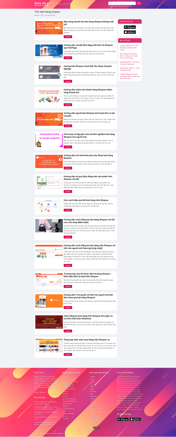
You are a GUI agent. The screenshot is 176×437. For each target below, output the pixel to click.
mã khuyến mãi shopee (133, 396)
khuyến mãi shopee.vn (136, 383)
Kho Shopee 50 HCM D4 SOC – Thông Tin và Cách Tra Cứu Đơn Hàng (129, 56)
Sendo (130, 6)
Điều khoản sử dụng (96, 411)
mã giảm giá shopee (135, 391)
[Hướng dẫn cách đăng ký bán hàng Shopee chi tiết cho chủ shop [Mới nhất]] (49, 225)
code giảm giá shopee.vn (122, 378)
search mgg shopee (129, 400)
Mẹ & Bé (65, 394)
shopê (131, 409)
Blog (87, 4)
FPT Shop (93, 391)
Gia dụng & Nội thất (69, 389)
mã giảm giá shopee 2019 (134, 394)
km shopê (131, 385)
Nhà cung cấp (56, 4)
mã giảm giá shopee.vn (122, 394)
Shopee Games (94, 416)
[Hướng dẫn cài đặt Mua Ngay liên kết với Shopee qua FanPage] (49, 51)
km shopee (119, 385)
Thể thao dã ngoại (68, 413)
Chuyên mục (68, 4)
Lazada (122, 6)
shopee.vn (119, 402)
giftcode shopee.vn (131, 381)
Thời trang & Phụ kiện (69, 401)
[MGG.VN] (42, 4)
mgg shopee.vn (130, 389)
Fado (91, 394)
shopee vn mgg (126, 409)
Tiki (119, 6)
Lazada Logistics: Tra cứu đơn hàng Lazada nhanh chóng (129, 48)
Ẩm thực (65, 376)
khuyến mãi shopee (126, 383)
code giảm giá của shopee (123, 376)
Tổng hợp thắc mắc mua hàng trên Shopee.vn (87, 339)
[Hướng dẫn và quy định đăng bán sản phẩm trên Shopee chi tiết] (49, 182)
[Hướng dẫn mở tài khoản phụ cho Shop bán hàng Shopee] (49, 161)
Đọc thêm (67, 36)
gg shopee (124, 381)
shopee (135, 400)
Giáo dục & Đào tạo (69, 408)
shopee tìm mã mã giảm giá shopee (130, 405)
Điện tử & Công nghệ (69, 379)
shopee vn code (120, 407)
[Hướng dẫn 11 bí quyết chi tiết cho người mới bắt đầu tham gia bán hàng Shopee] (49, 301)
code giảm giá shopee (134, 376)
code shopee (132, 378)
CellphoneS (93, 396)
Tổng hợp (66, 418)
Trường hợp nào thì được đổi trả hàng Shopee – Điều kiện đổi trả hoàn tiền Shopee (88, 275)
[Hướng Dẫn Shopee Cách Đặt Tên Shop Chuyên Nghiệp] (49, 72)
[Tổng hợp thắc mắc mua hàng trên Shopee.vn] (49, 345)
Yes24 (92, 386)
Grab (91, 401)
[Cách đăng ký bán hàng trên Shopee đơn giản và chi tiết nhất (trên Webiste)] (49, 322)
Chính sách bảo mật (96, 408)
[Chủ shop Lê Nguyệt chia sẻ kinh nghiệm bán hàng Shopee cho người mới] (49, 140)
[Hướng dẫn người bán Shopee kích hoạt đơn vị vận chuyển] (49, 119)
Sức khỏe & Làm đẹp (69, 399)
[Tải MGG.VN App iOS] (129, 32)
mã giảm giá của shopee (125, 391)
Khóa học (66, 406)
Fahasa (92, 399)
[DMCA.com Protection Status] (94, 427)
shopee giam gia (136, 402)
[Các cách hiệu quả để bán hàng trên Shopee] (49, 206)
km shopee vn (125, 385)
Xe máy (65, 416)
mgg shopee (123, 389)
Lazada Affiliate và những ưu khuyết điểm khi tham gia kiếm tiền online (130, 76)
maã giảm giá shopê (127, 387)
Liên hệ (92, 413)
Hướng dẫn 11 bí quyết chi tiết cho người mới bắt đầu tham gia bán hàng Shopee (88, 296)
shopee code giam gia (127, 402)
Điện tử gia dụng (68, 384)
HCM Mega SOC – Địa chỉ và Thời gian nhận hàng (45, 413)
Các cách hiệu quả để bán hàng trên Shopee (86, 200)
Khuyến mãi (79, 4)
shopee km (119, 405)
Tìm (139, 3)
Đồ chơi (65, 396)
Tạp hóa (65, 391)
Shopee (116, 6)
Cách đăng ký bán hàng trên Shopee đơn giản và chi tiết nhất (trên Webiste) (88, 317)
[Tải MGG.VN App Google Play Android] (129, 27)
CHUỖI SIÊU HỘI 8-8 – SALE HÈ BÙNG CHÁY (45, 418)
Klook (126, 6)
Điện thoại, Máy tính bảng (70, 381)
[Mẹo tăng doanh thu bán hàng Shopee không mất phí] (49, 28)
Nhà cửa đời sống (68, 386)
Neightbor (93, 423)
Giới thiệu (93, 403)
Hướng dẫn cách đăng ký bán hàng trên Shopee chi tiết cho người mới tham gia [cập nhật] (89, 246)
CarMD (92, 421)
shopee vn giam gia (129, 407)
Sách (64, 411)
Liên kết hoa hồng (95, 418)
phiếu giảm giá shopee (133, 398)
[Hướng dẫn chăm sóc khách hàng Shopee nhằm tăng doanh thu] (49, 96)
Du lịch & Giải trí (67, 403)
